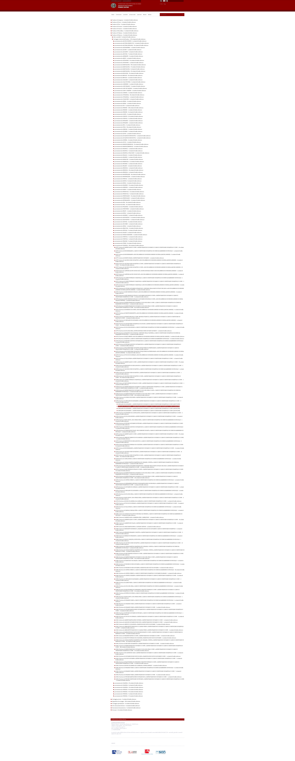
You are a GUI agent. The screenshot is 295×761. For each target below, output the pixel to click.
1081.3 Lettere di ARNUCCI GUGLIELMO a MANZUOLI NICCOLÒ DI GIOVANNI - (143, 624)
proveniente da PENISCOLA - (129, 191)
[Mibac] (161, 0)
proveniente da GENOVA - (129, 116)
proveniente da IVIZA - (128, 127)
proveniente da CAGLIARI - (128, 80)
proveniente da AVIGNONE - (129, 60)
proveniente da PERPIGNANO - (130, 196)
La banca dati (132, 14)
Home (112, 14)
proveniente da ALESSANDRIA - (130, 47)
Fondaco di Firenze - (124, 26)
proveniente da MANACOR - (129, 159)
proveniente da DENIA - (128, 101)
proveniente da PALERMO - (129, 185)
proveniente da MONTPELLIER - (130, 174)
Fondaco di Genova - (124, 28)
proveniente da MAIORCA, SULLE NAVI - (132, 153)
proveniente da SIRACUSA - (129, 228)
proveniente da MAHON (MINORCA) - (131, 144)
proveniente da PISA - (128, 202)
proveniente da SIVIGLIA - (128, 230)
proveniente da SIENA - (128, 226)
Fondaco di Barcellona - (125, 30)
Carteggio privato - (124, 699)
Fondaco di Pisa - (123, 24)
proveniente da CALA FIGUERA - (130, 82)
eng (165, 3)
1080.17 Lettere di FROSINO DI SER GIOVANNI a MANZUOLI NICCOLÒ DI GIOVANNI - (144, 567)
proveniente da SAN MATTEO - (130, 217)
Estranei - (122, 710)
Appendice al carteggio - (126, 701)
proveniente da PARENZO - (129, 187)
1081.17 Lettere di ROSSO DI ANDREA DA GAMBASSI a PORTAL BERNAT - (141, 665)
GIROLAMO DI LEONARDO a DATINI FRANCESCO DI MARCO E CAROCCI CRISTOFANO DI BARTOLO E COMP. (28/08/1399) (149, 408)
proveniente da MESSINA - (128, 163)
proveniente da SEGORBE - (128, 224)
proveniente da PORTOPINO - (129, 209)
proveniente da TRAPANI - (128, 241)
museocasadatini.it (127, 0)
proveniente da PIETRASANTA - (130, 200)
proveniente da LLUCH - (128, 133)
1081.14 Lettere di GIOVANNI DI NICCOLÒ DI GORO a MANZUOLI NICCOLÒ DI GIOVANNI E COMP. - (148, 656)
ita (161, 3)
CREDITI (113, 743)
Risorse (144, 14)
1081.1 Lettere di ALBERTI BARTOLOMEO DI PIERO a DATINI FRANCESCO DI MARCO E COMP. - (147, 620)
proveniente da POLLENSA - (129, 206)
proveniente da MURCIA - (128, 178)
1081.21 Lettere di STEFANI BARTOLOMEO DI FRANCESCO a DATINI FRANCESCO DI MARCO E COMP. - (148, 677)
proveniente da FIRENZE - (129, 107)
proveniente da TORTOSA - (129, 237)
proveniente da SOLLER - (128, 232)
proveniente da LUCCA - (128, 142)
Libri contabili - (124, 37)
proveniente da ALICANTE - (129, 52)
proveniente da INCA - (127, 125)
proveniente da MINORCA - (129, 168)
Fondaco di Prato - (124, 22)
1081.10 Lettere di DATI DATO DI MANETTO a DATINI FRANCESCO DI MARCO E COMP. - (145, 643)
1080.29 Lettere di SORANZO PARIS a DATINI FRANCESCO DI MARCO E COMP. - (143, 607)
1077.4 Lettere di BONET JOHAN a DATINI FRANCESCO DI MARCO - (140, 258)
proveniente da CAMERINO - (129, 84)
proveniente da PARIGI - (128, 189)
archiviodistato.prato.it (116, 0)
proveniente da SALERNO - (128, 215)
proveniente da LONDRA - (128, 140)
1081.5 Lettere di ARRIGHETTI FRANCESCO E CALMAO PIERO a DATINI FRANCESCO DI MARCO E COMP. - (149, 630)
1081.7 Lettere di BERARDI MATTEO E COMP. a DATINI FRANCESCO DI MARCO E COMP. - (145, 635)
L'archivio (125, 14)
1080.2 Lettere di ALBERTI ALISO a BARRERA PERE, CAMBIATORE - (140, 517)
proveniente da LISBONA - (128, 129)
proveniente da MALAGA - (128, 155)
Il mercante (118, 14)
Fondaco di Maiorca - (124, 35)
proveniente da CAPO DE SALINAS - (131, 88)
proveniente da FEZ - (127, 105)
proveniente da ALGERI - (128, 49)
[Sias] (167, 0)
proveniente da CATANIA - (128, 92)
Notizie (149, 14)
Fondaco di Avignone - (125, 20)
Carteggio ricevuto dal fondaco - (129, 39)
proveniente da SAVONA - (128, 221)
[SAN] (160, 752)
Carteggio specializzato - (125, 703)
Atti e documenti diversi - (126, 705)
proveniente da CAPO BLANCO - (130, 86)
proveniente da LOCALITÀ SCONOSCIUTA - (132, 135)
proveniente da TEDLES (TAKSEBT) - (131, 234)
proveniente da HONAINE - (129, 120)
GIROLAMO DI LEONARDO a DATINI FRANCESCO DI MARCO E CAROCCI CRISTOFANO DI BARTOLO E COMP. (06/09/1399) (149, 410)
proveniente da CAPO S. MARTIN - (130, 90)
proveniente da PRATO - (128, 211)
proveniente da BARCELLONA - (130, 64)
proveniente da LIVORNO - (128, 131)
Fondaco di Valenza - (124, 33)
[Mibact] (117, 752)
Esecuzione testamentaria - (126, 708)
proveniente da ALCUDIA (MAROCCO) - (132, 43)
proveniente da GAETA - (128, 114)
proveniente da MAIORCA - (128, 148)
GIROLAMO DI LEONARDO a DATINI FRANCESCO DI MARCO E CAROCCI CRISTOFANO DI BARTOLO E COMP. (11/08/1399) (149, 406)
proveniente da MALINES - (128, 157)
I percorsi (139, 14)
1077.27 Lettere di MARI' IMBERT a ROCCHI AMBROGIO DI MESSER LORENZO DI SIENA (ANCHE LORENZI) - (150, 336)
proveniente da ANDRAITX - (129, 56)
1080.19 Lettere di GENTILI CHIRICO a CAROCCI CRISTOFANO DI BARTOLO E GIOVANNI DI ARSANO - (148, 573)
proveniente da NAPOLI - (128, 181)
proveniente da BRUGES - (128, 75)
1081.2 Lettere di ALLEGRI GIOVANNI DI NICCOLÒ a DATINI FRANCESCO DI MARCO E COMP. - (146, 622)
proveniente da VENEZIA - (129, 689)
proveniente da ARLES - (128, 58)
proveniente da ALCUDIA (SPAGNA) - (131, 45)
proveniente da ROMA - (128, 213)
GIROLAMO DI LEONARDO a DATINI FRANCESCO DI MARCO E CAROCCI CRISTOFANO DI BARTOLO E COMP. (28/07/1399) (149, 404)
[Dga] (133, 752)
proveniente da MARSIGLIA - (129, 161)
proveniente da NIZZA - (128, 183)
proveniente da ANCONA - (128, 54)
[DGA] (164, 0)
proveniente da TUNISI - (128, 243)
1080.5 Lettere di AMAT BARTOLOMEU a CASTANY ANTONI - (138, 526)
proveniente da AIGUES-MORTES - (130, 41)
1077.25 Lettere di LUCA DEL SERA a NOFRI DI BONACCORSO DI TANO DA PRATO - (144, 330)
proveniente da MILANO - (128, 166)
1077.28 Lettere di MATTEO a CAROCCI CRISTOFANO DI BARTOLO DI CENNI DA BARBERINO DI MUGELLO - (150, 338)
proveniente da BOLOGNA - (129, 73)
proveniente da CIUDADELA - (129, 95)
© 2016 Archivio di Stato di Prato (118, 719)
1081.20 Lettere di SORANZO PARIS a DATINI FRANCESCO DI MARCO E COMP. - (143, 674)
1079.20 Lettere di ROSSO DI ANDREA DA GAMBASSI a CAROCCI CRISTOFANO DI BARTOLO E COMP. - (148, 501)
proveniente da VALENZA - (129, 245)
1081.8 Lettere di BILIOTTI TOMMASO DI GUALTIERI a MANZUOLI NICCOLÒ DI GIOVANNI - (146, 638)
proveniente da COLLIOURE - (129, 99)
